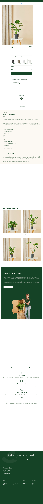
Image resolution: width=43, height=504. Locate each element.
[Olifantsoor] (32, 238)
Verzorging (5, 483)
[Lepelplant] (12, 238)
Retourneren (5, 487)
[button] (29, 76)
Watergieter (34, 484)
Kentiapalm (25, 234)
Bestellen (4, 484)
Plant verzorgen (15, 483)
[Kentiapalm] (32, 210)
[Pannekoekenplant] (12, 210)
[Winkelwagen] (41, 3)
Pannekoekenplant (6, 234)
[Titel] (21, 3)
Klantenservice (15, 484)
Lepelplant (5, 262)
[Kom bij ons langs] (3, 474)
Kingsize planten (25, 484)
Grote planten (25, 483)
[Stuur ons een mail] (3, 471)
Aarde (33, 483)
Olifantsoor (25, 262)
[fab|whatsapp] (3, 468)
